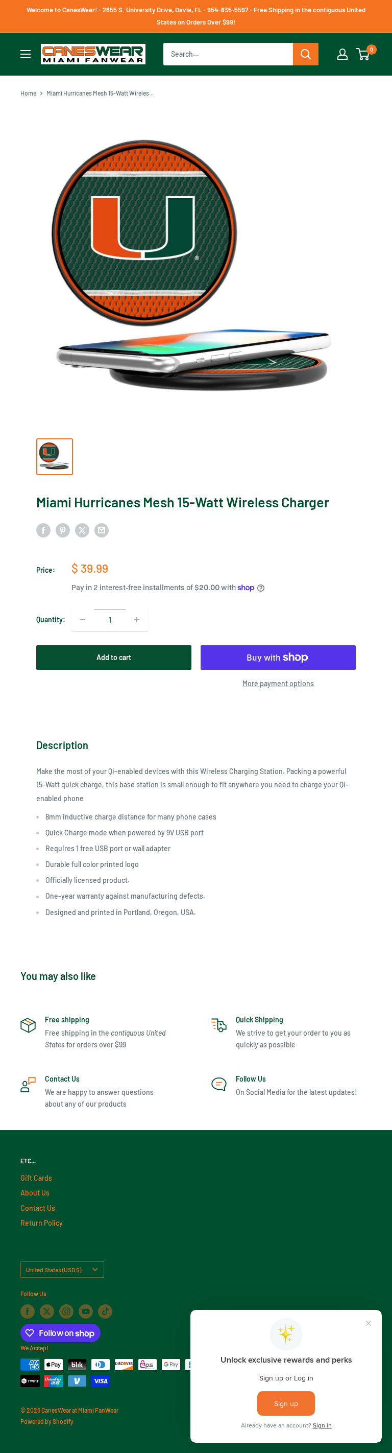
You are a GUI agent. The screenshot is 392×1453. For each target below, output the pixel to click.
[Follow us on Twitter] (47, 1311)
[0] (363, 54)
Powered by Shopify (47, 1421)
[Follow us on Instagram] (66, 1311)
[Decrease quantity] (82, 619)
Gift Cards (36, 1178)
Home (28, 93)
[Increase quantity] (137, 619)
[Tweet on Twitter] (82, 530)
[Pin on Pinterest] (63, 530)
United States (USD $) (53, 1269)
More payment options (278, 683)
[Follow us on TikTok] (105, 1311)
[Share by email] (101, 530)
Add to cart (113, 657)
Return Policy (41, 1222)
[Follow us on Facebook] (27, 1311)
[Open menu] (25, 54)
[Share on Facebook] (43, 530)
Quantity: (50, 619)
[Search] (305, 54)
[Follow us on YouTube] (86, 1311)
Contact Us (37, 1208)
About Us (35, 1192)
